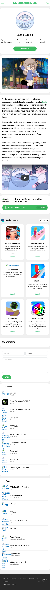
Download (25, 49)
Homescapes (12, 269)
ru (39, 580)
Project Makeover (12, 243)
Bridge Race (37, 281)
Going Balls (12, 318)
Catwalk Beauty (37, 243)
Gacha (44, 102)
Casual (42, 42)
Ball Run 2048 (37, 318)
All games (44, 220)
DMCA (14, 584)
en (44, 580)
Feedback (6, 584)
